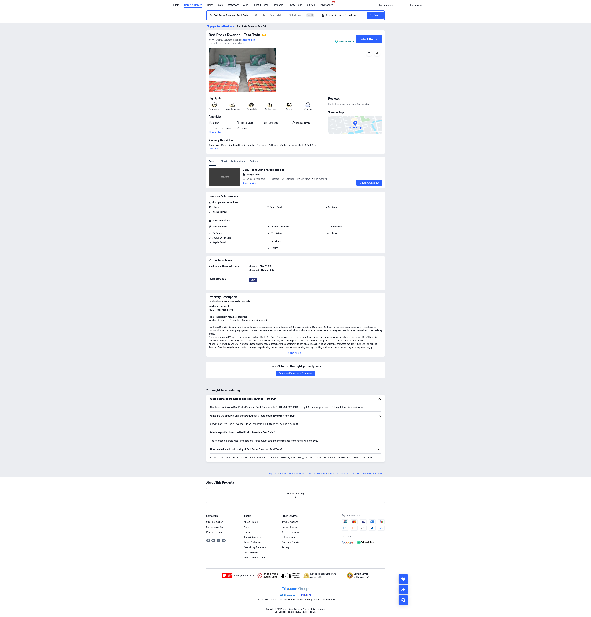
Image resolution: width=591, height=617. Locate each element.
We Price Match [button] (346, 41)
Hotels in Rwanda (297, 473)
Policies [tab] (254, 161)
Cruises (311, 5)
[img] (242, 70)
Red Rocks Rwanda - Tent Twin (234, 35)
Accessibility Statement (255, 547)
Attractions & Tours (237, 5)
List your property (290, 537)
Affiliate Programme (291, 532)
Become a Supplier (291, 542)
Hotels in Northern (318, 473)
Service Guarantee (214, 527)
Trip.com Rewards (290, 527)
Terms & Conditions (253, 537)
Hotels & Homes (193, 5)
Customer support (214, 522)
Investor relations (290, 522)
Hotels (283, 473)
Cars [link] (220, 5)
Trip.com (273, 473)
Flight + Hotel (260, 5)
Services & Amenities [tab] (233, 161)
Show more (214, 148)
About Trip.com (251, 522)
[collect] (403, 579)
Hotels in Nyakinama (339, 473)
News (246, 527)
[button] (343, 5)
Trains (210, 5)
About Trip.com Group (254, 557)
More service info (214, 532)
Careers (247, 532)
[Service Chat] (403, 600)
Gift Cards (278, 5)
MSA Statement (251, 552)
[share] (403, 589)
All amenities (215, 132)
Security (285, 547)
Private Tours (295, 5)
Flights (175, 5)
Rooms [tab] (212, 161)
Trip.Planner (326, 5)
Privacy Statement (252, 542)
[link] (388, 5)
